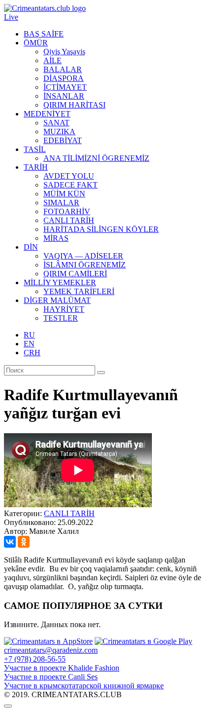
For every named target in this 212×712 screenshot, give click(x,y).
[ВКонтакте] (10, 542)
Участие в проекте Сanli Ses (51, 677)
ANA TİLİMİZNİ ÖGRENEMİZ (96, 158)
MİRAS (56, 238)
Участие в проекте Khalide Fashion (61, 668)
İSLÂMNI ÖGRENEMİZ (84, 265)
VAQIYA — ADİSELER (83, 256)
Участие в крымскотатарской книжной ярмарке (84, 685)
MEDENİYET (47, 114)
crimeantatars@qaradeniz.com (51, 650)
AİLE (52, 60)
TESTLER (60, 318)
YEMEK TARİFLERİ (78, 291)
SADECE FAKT (70, 185)
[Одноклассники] (24, 542)
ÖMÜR (36, 42)
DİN (31, 247)
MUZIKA (59, 131)
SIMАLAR (61, 202)
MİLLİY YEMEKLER (60, 282)
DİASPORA (63, 78)
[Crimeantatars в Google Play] (143, 641)
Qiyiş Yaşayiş (64, 51)
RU (29, 335)
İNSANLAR (63, 96)
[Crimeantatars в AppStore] (48, 641)
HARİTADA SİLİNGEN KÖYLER (101, 229)
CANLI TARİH (68, 220)
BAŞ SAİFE (44, 34)
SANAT (56, 122)
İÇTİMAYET (65, 87)
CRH (32, 352)
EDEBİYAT (62, 140)
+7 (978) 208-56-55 (35, 659)
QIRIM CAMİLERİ (75, 273)
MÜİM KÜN (64, 193)
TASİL (35, 149)
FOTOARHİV (66, 211)
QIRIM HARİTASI (74, 105)
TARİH (36, 167)
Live (11, 17)
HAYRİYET (63, 309)
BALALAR (62, 69)
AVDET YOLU (68, 176)
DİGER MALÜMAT (57, 300)
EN (29, 343)
